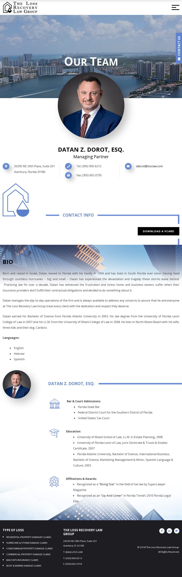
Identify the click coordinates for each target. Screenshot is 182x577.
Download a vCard (158, 231)
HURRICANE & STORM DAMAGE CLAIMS (26, 542)
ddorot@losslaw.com (149, 166)
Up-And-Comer (112, 496)
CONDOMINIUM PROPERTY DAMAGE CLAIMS (29, 548)
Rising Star (107, 484)
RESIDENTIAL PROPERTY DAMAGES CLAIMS (28, 537)
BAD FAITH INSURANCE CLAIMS (22, 560)
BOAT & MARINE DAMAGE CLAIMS (23, 565)
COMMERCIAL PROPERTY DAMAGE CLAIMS (28, 554)
